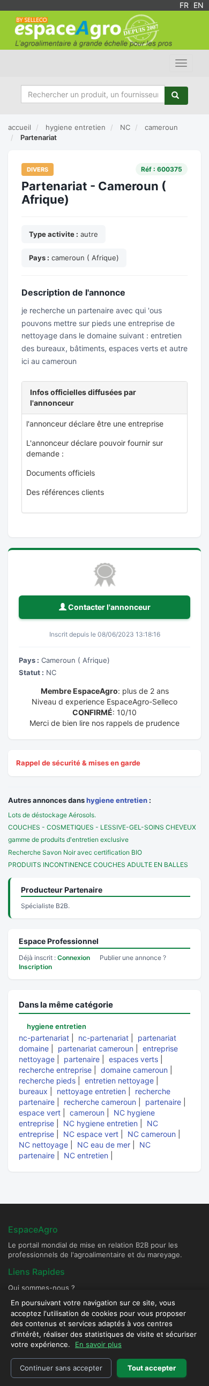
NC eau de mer (103, 1144)
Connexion (73, 958)
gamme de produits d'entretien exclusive (68, 839)
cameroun (87, 1112)
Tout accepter (152, 1368)
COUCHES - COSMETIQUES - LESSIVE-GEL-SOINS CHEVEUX (102, 827)
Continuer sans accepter (61, 1368)
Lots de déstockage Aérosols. (52, 815)
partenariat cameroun (95, 1048)
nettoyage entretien (91, 1091)
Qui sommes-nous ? (41, 1287)
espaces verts (133, 1059)
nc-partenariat (44, 1037)
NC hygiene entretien (100, 1123)
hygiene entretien (116, 800)
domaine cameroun (134, 1069)
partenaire (82, 1059)
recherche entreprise (55, 1069)
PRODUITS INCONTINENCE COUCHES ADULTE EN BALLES (98, 865)
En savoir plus (98, 1344)
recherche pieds (47, 1080)
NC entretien (86, 1155)
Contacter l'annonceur (108, 606)
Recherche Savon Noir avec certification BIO (75, 852)
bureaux (33, 1091)
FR (184, 5)
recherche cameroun (100, 1101)
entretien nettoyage (119, 1080)
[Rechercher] (176, 96)
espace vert (40, 1112)
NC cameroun (152, 1134)
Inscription (35, 967)
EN (198, 5)
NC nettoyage (43, 1144)
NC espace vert (90, 1134)
